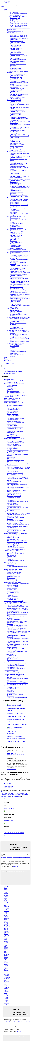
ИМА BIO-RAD (14, 346)
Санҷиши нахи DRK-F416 (16, 716)
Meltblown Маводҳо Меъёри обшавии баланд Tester (17, 269)
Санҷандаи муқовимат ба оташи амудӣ (17, 501)
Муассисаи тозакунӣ (12, 32)
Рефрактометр (14, 225)
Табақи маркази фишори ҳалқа (18, 314)
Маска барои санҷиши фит (17, 271)
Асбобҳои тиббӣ (11, 209)
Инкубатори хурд (17, 793)
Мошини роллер (14, 238)
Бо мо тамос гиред (9, 363)
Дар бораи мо (7, 360)
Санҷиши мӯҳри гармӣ (16, 192)
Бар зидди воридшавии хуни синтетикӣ (18, 612)
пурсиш (9, 769)
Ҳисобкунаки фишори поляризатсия (20, 186)
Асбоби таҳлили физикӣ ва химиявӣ (20, 28)
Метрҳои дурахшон (15, 245)
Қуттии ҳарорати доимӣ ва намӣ (19, 23)
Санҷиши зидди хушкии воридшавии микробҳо (16, 287)
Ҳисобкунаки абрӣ (15, 226)
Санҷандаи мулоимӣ (15, 52)
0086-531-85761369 (9, 787)
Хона (5, 9)
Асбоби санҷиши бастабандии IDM (19, 341)
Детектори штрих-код (16, 248)
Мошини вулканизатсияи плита (18, 163)
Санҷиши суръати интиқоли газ (19, 94)
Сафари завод (10, 361)
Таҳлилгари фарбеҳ (15, 15)
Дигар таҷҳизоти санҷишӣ (14, 325)
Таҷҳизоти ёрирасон (12, 308)
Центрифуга (13, 212)
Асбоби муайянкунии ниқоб (14, 252)
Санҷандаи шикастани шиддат (18, 208)
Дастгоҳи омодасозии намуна (15, 31)
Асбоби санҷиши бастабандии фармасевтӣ (18, 179)
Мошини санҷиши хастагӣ (17, 81)
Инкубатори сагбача (6, 793)
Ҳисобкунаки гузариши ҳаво (18, 59)
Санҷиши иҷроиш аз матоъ (17, 254)
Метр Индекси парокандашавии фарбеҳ (18, 450)
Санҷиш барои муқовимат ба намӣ (19, 136)
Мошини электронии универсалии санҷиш (18, 513)
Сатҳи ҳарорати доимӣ (16, 26)
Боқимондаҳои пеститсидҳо (14, 33)
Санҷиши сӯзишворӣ (16, 157)
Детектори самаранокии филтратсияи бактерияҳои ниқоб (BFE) (19, 278)
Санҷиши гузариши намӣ (17, 133)
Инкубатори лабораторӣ (21, 794)
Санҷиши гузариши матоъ (17, 110)
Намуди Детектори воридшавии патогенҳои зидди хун (19, 303)
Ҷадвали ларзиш (14, 327)
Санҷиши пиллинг (15, 49)
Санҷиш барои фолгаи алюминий (19, 196)
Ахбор (5, 357)
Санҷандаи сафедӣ (15, 58)
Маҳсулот (6, 10)
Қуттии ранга (14, 67)
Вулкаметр (13, 161)
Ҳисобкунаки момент (16, 95)
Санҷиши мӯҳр (14, 91)
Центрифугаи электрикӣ (17, 69)
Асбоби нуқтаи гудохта (16, 220)
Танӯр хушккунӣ (14, 20)
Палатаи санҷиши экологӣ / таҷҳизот (17, 16)
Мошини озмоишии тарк (17, 54)
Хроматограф (13, 19)
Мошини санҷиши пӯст (16, 328)
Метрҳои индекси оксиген (17, 130)
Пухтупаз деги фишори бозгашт (19, 85)
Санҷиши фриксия (15, 141)
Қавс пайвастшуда (15, 313)
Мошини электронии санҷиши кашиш (17, 517)
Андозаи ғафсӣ (14, 65)
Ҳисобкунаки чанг (15, 62)
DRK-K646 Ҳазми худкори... (17, 724)
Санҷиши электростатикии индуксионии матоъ (17, 112)
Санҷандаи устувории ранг (17, 134)
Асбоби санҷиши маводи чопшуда (16, 229)
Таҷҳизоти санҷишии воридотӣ (15, 343)
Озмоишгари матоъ (15, 114)
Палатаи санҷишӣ (15, 18)
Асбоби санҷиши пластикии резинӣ (17, 151)
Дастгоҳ (12, 315)
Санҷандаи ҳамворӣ (15, 45)
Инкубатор (13, 22)
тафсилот (13, 769)
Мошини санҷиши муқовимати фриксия (18, 583)
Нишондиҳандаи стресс (16, 223)
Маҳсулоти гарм (5, 791)
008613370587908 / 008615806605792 (14, 833)
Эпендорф (13, 347)
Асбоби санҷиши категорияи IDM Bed (17, 683)
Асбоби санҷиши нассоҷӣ (14, 100)
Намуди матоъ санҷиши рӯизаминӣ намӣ (18, 477)
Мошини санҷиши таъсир (17, 78)
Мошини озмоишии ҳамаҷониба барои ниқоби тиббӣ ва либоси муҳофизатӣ (19, 257)
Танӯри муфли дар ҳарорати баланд (20, 156)
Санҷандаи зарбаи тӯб (16, 184)
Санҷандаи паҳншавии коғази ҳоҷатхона (18, 668)
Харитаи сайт (14, 791)
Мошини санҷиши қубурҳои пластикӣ (17, 526)
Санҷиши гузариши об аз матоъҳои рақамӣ (18, 467)
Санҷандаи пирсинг (15, 46)
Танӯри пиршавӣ (14, 203)
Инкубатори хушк (5, 796)
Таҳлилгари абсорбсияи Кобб (18, 64)
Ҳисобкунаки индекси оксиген (18, 200)
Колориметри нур (15, 218)
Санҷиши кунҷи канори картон (18, 55)
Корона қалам (14, 348)
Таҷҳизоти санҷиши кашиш (17, 74)
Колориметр (13, 239)
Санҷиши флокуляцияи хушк (18, 102)
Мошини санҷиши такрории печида (20, 251)
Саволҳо (6, 359)
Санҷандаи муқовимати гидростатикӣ (16, 146)
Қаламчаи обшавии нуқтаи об (18, 351)
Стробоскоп (13, 206)
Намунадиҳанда (14, 310)
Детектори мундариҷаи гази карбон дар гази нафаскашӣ (20, 299)
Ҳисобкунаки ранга (15, 243)
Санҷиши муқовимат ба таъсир (18, 195)
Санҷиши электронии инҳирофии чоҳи (17, 542)
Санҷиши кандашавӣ (16, 44)
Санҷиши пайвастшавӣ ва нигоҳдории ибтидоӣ (17, 89)
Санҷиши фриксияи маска (17, 282)
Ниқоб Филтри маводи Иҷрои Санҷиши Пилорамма (18, 274)
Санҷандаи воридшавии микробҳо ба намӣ (18, 631)
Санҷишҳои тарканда (16, 190)
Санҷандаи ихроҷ (15, 301)
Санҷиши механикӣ (15, 101)
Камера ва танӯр (11, 29)
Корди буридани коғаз (16, 311)
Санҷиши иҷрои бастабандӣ (17, 180)
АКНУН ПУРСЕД (6, 783)
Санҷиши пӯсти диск (16, 77)
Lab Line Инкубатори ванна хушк (14, 794)
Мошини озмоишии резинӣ (17, 166)
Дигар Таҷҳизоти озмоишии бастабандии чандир (18, 97)
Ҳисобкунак (13, 92)
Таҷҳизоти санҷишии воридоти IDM (17, 330)
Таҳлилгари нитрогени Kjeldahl (18, 13)
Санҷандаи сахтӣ (14, 56)
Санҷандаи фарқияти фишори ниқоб (20, 272)
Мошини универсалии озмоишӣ (19, 199)
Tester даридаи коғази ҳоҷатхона (19, 318)
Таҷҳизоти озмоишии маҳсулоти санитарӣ (18, 317)
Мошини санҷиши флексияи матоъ (19, 127)
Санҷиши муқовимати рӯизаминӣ (19, 176)
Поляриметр (13, 222)
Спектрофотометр (15, 246)
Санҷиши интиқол (15, 210)
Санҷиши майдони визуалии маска (19, 281)
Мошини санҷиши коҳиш (17, 144)
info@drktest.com (8, 786)
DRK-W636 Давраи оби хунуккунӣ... (15, 732)
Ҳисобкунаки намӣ (15, 68)
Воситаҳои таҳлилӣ (12, 12)
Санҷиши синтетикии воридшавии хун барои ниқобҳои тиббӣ (19, 260)
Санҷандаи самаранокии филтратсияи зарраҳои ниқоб (18, 296)
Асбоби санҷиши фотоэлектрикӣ (16, 216)
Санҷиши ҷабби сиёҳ (16, 233)
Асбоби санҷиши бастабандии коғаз (17, 35)
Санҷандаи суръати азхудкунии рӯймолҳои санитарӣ (18, 320)
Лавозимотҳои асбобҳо (16, 228)
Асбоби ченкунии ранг (16, 149)
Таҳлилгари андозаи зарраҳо (18, 219)
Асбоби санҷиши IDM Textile (18, 337)
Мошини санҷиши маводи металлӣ (16, 249)
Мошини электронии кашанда (18, 36)
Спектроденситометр (16, 242)
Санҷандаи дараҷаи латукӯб (17, 61)
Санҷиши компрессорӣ (16, 41)
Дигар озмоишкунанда (16, 177)
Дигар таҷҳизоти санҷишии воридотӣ (17, 697)
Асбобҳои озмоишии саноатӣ (15, 197)
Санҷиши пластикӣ (15, 174)
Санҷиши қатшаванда (16, 48)
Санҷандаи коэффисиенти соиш (19, 51)
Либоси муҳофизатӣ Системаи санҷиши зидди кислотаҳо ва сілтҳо (20, 293)
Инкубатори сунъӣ (16, 796)
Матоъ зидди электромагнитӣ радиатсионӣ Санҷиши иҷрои (18, 116)
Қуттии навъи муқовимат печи (18, 25)
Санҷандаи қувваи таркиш (17, 42)
